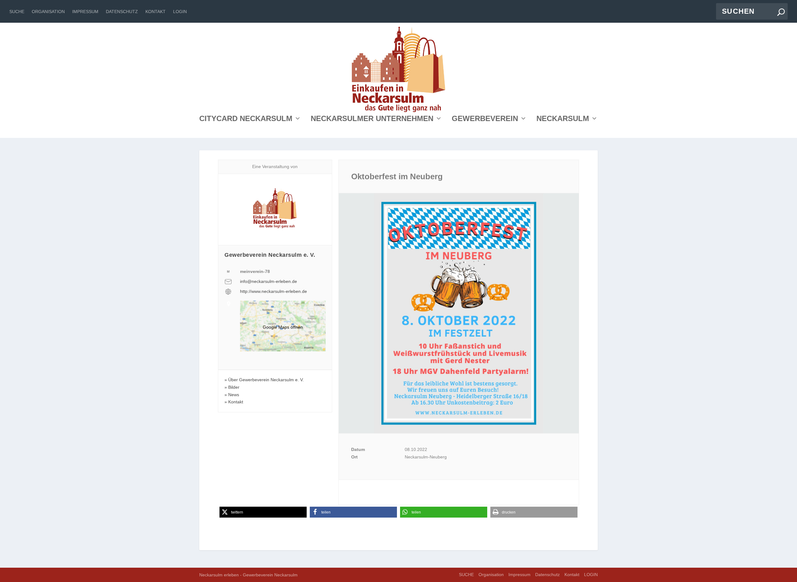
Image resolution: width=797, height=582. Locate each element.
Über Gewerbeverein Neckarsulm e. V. (266, 379)
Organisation (48, 11)
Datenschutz (122, 11)
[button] (263, 512)
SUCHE (16, 11)
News (233, 394)
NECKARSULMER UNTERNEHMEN (372, 119)
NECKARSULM (562, 119)
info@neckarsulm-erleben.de (268, 281)
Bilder (233, 387)
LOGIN (180, 11)
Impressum (85, 11)
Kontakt (155, 11)
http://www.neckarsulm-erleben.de (273, 291)
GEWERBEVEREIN (485, 119)
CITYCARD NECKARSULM (245, 119)
